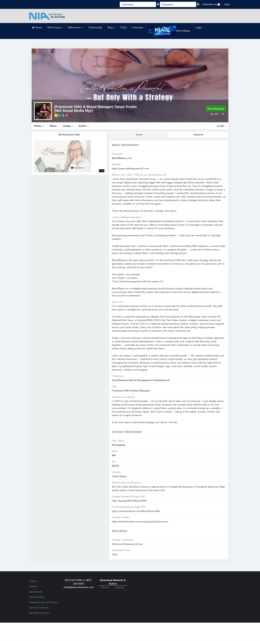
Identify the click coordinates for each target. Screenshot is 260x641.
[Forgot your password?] (198, 4)
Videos (53, 126)
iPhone (105, 587)
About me (198, 134)
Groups (68, 126)
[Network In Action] (47, 15)
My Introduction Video (69, 134)
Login (227, 4)
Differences (74, 27)
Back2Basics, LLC (122, 158)
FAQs (123, 27)
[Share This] (223, 113)
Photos (39, 126)
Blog (110, 27)
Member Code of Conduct (43, 602)
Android (119, 587)
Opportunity (35, 591)
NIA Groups (53, 27)
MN (114, 455)
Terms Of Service (38, 607)
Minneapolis (118, 444)
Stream (139, 134)
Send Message (215, 108)
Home (38, 27)
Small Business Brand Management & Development (141, 380)
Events (84, 126)
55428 (115, 465)
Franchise (137, 27)
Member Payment (39, 612)
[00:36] (62, 156)
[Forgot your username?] (158, 4)
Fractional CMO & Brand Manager (131, 390)
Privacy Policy (37, 597)
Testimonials (95, 27)
